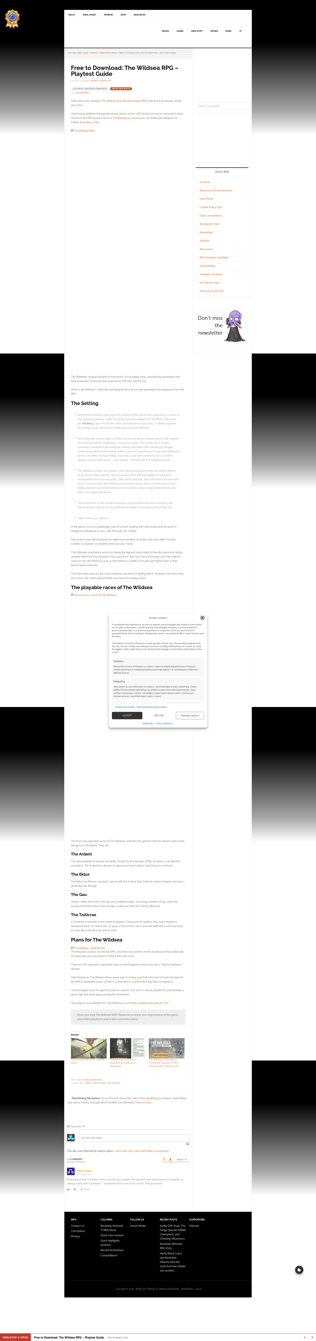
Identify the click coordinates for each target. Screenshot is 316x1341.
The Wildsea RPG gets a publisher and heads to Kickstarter (123, 1062)
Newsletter (206, 232)
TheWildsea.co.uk (123, 118)
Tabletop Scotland (211, 274)
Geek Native (92, 33)
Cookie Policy (148, 723)
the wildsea (113, 1083)
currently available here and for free (146, 1003)
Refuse (159, 715)
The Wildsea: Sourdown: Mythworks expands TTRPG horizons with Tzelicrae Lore (164, 1062)
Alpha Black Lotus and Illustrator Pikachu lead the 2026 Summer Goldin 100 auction (172, 1262)
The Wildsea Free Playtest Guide (120, 100)
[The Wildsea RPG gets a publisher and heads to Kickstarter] (128, 1048)
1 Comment (82, 92)
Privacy (75, 1236)
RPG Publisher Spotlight (214, 257)
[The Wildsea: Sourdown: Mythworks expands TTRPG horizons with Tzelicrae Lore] (166, 1048)
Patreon (204, 240)
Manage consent (299, 1270)
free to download (95, 1083)
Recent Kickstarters (112, 1250)
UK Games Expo (210, 282)
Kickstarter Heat (209, 224)
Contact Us (77, 1225)
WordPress (187, 1289)
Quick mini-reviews (112, 1235)
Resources (206, 249)
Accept (127, 715)
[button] (202, 618)
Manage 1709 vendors (125, 707)
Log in (198, 1289)
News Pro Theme (145, 1289)
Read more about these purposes (152, 707)
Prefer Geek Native (121, 89)
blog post (136, 977)
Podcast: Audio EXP (212, 291)
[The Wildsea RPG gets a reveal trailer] (89, 1048)
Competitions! (109, 1255)
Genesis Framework (168, 1289)
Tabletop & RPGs (93, 1080)
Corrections (78, 1231)
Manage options (190, 715)
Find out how (143, 1102)
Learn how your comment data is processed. (142, 1151)
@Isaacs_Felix (91, 122)
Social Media (207, 266)
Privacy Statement (164, 723)
